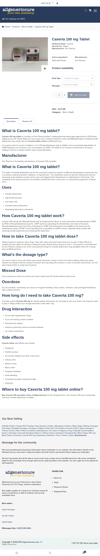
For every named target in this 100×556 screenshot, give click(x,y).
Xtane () (78, 435)
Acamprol (59, 433)
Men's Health (27, 27)
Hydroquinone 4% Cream (46, 431)
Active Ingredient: (60, 57)
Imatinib (31, 431)
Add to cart (80, 95)
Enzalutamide (70, 433)
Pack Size (56, 78)
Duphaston (41, 435)
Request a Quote (61, 487)
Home (7, 27)
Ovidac (51, 426)
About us (57, 478)
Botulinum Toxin (53, 435)
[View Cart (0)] (90, 11)
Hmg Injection (40, 426)
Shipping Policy (60, 491)
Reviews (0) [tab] (27, 121)
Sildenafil (74, 139)
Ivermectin (17, 435)
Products (16, 27)
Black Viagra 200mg (80, 426)
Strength (56, 86)
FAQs (56, 482)
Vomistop (12, 433)
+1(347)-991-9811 (23, 528)
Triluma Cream (8, 431)
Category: (56, 112)
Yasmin (65, 435)
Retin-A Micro (21, 431)
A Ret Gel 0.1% (51, 428)
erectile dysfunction (21, 172)
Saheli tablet (7, 522)
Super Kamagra (86, 428)
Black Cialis (6, 435)
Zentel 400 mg (29, 435)
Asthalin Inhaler (8, 426)
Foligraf (41, 428)
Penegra (32, 428)
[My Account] (50, 553)
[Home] (16, 553)
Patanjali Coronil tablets (83, 431)
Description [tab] (11, 121)
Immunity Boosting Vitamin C (30, 433)
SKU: (54, 109)
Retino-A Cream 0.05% (68, 428)
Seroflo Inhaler (8, 516)
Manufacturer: (81, 57)
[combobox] (46, 3)
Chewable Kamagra (19, 428)
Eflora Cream (48, 433)
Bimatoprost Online (63, 426)
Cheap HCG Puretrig (24, 426)
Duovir (4, 433)
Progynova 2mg (65, 431)
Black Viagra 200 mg (86, 433)
